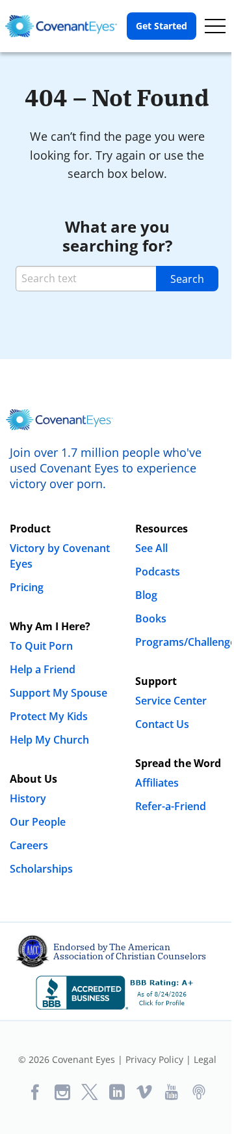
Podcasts (157, 571)
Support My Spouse (58, 693)
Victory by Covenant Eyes (60, 556)
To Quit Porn (41, 646)
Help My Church (49, 740)
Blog (146, 595)
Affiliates (157, 783)
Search (187, 279)
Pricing (27, 587)
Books (150, 618)
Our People (38, 822)
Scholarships (41, 869)
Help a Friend (42, 669)
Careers (29, 845)
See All (151, 548)
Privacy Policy (154, 1059)
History (28, 798)
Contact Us (162, 724)
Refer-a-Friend (170, 806)
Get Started (161, 26)
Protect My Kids (49, 716)
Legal (205, 1059)
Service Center (171, 700)
